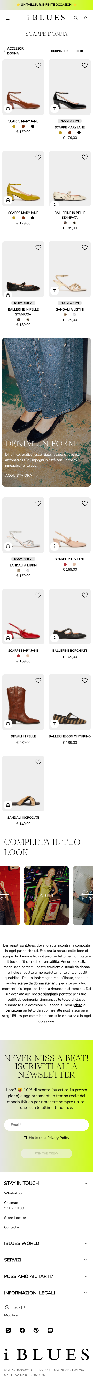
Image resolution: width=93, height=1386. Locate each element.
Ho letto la (49, 1137)
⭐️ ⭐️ (46, 5)
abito (78, 1004)
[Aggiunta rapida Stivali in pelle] (8, 724)
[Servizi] (86, 1260)
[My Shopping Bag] (86, 18)
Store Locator (15, 1217)
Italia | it (18, 1307)
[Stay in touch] (86, 1183)
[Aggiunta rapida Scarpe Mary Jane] (8, 108)
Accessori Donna (15, 50)
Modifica (11, 1315)
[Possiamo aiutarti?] (86, 1276)
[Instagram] (8, 1330)
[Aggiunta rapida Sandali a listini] (54, 291)
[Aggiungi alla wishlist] (38, 65)
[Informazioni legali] (86, 1293)
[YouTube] (50, 1330)
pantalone (14, 1010)
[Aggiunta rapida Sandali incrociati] (8, 805)
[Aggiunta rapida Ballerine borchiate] (54, 638)
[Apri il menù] (7, 18)
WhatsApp (13, 1193)
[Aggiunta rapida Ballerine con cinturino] (54, 724)
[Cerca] (75, 18)
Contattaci (12, 1227)
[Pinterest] (36, 1330)
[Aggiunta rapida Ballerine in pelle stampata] (54, 205)
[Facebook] (22, 1330)
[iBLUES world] (86, 1243)
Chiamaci (11, 1202)
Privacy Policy (58, 1137)
